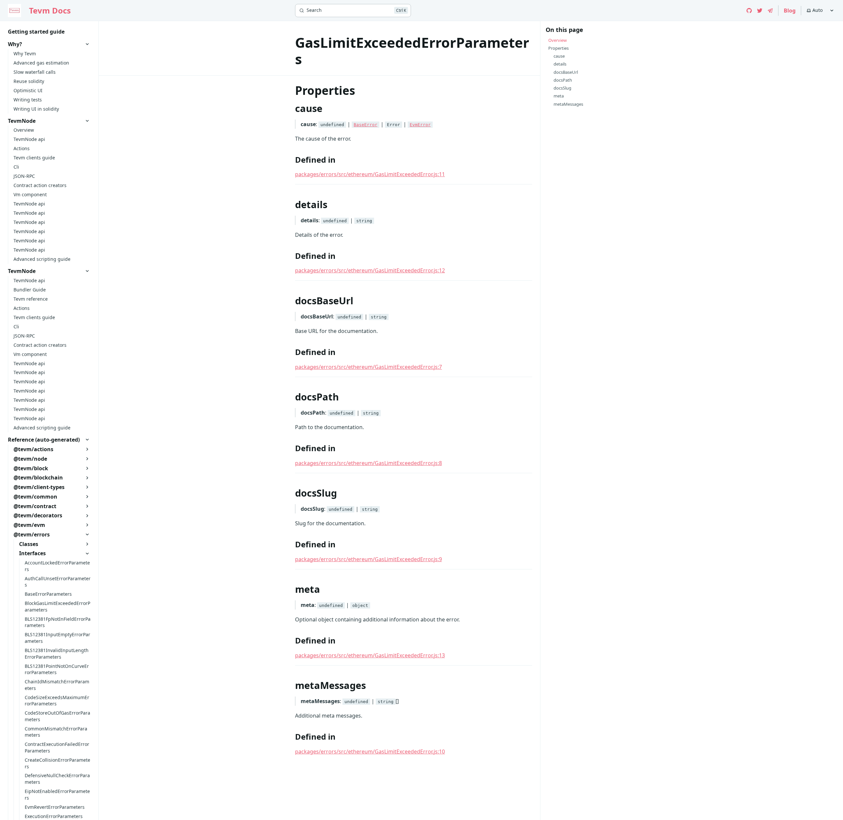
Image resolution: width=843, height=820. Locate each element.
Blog (790, 10)
